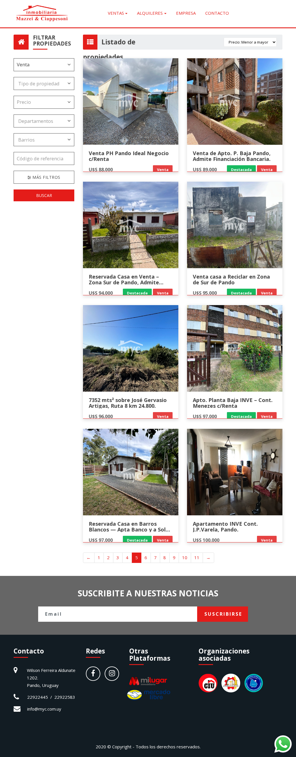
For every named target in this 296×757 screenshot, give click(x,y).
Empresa (186, 13)
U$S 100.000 (206, 540)
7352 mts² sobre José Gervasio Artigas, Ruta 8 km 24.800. (128, 403)
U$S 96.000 (101, 416)
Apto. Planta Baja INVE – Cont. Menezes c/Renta (233, 403)
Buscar (44, 195)
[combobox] (44, 83)
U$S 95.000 (205, 293)
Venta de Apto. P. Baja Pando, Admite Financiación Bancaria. (232, 156)
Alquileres (150, 13)
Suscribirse (223, 614)
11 (196, 557)
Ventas (116, 13)
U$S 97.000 (205, 416)
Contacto (217, 13)
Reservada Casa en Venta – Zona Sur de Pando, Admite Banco (124, 282)
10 (184, 557)
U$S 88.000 (101, 169)
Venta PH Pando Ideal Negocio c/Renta (129, 156)
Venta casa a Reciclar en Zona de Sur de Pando (231, 279)
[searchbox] (39, 83)
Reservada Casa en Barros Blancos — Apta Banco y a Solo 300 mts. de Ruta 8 (129, 529)
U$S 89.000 (205, 169)
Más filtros (45, 177)
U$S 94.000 (101, 293)
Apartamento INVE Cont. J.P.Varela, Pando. (225, 526)
